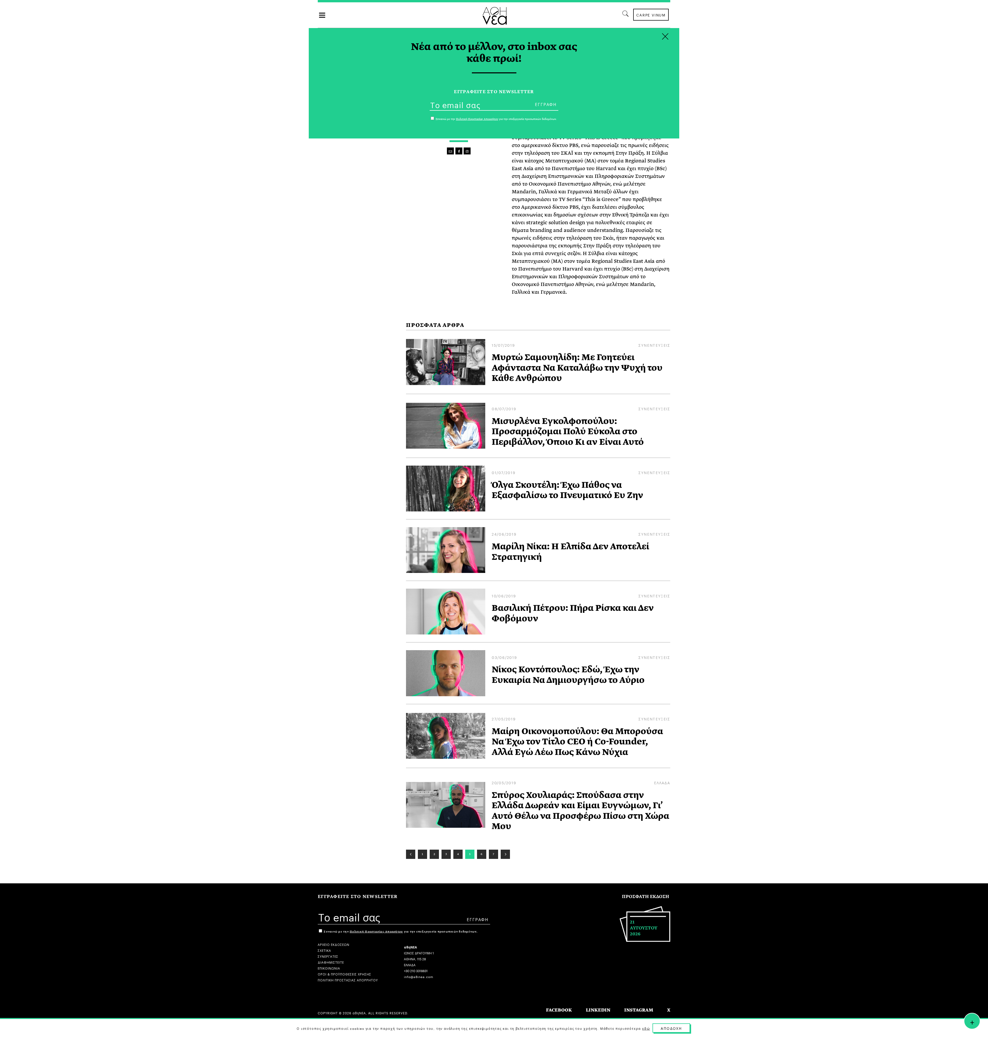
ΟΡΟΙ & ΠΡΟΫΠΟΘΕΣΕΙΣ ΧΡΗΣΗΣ (344, 973)
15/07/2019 (503, 345)
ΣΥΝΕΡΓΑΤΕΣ (328, 956)
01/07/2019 (504, 472)
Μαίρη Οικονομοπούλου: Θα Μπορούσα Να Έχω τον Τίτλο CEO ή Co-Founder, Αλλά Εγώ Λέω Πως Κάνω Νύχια (577, 741)
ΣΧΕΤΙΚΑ (324, 950)
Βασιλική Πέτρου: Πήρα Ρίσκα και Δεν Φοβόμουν (573, 613)
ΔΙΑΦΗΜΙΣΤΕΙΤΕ (331, 962)
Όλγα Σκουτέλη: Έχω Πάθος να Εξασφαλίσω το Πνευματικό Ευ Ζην (567, 490)
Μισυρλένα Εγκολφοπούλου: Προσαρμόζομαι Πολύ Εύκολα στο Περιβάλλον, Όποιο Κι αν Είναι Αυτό (568, 431)
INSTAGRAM (638, 1010)
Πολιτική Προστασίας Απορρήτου (376, 932)
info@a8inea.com (418, 976)
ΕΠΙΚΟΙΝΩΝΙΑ (329, 967)
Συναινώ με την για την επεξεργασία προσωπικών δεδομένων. (400, 932)
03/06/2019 (504, 657)
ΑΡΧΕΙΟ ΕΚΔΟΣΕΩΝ (333, 944)
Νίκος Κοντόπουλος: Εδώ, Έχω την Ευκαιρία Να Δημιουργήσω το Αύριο (568, 674)
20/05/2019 (504, 782)
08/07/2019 (504, 408)
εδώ (646, 1028)
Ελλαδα (662, 782)
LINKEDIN (598, 1010)
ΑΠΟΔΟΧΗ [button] (671, 1028)
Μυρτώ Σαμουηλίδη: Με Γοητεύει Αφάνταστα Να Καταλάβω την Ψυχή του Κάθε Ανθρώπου (577, 367)
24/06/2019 (504, 534)
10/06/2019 (504, 595)
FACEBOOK (559, 1010)
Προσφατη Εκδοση (645, 896)
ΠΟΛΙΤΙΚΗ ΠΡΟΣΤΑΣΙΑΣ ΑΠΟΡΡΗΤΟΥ (348, 979)
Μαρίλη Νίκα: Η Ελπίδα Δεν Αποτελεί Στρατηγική (570, 551)
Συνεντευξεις (654, 345)
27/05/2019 (504, 718)
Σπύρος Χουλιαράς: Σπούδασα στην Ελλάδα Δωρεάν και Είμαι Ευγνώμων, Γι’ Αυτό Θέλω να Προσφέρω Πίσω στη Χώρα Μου (580, 811)
